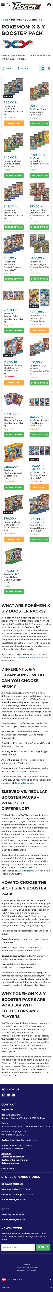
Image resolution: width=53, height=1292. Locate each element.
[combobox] (26, 1279)
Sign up (43, 1247)
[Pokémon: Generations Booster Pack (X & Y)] (39, 140)
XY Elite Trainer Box (28, 870)
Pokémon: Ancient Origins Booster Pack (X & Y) (39, 265)
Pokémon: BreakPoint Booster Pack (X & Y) (13, 214)
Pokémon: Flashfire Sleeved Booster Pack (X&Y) (13, 474)
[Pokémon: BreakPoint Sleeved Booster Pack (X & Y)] (13, 243)
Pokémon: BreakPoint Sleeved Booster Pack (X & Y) (12, 265)
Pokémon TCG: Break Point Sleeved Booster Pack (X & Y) (38, 526)
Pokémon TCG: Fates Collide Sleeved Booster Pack (12, 578)
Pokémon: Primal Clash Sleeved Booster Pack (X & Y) (13, 369)
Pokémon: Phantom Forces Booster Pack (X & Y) (13, 421)
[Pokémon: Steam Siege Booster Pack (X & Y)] (39, 91)
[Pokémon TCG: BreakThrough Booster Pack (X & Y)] (39, 191)
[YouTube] (14, 1095)
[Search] (8, 4)
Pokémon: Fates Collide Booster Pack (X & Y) (12, 164)
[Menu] (3, 4)
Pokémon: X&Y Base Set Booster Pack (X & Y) (39, 475)
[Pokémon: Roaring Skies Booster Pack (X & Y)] (13, 295)
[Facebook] (3, 1095)
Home (4, 20)
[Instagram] (8, 1095)
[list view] (48, 68)
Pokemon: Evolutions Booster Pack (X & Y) (13, 110)
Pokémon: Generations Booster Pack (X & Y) (39, 162)
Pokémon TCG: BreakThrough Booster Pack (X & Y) (39, 214)
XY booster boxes (23, 783)
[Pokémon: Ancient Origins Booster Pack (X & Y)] (39, 243)
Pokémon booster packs (30, 657)
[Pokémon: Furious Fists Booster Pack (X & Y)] (39, 402)
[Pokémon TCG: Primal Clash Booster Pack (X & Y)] (39, 347)
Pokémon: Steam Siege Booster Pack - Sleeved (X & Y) (13, 526)
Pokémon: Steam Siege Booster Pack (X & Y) (39, 112)
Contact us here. (28, 1140)
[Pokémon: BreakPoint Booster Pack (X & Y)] (13, 191)
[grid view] (42, 68)
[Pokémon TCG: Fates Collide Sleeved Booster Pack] (13, 556)
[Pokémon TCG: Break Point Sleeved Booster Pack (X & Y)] (39, 504)
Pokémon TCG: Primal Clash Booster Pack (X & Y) (39, 369)
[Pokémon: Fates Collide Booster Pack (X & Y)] (13, 142)
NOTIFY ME (14, 123)
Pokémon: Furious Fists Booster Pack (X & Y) (39, 423)
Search (26, 1264)
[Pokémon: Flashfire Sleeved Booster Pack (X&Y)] (13, 452)
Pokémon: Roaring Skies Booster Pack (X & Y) (13, 317)
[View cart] (49, 5)
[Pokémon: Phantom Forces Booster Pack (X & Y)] (13, 399)
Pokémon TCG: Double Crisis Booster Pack (38, 318)
